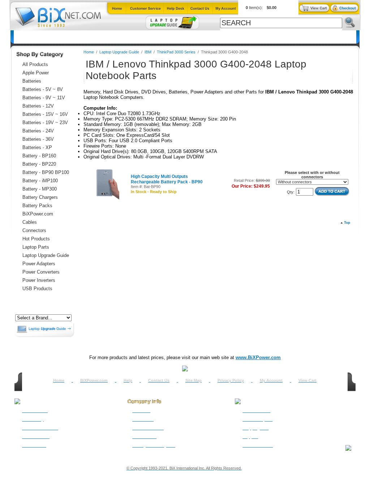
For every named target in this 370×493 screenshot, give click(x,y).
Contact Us (158, 380)
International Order (40, 428)
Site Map (193, 380)
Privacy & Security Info (153, 445)
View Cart (307, 380)
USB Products (37, 288)
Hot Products (36, 238)
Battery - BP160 (39, 155)
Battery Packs (37, 205)
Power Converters (41, 272)
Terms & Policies (148, 428)
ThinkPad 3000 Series (176, 52)
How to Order (35, 411)
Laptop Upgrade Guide (150, 37)
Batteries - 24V (38, 131)
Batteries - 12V (38, 106)
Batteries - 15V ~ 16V (45, 114)
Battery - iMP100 (40, 180)
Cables (108, 37)
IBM (148, 52)
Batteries (49, 37)
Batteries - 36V (38, 139)
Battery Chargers (40, 197)
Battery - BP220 (39, 164)
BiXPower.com (279, 37)
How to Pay (33, 419)
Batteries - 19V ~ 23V (45, 122)
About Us (141, 411)
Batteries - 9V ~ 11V (43, 97)
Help (128, 380)
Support (250, 437)
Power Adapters (201, 37)
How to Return (256, 411)
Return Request (257, 419)
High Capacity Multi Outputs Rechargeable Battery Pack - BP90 (167, 179)
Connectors (80, 37)
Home (24, 37)
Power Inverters (38, 280)
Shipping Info (255, 428)
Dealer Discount (257, 445)
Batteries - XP (37, 147)
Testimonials (144, 437)
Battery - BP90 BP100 (45, 172)
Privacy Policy (231, 380)
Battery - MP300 (39, 189)
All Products (241, 37)
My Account (271, 380)
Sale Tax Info (34, 445)
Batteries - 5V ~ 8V (42, 89)
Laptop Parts (35, 247)
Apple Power (35, 72)
